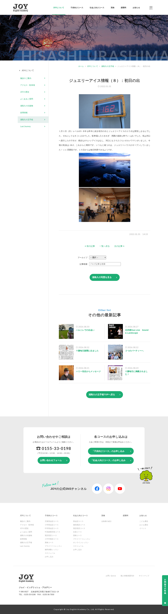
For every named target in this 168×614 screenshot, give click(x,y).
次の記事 (119, 246)
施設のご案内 (25, 78)
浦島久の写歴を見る (102, 277)
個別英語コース (79, 525)
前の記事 (90, 246)
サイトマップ (144, 576)
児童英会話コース (52, 521)
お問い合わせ (111, 576)
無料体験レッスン (52, 550)
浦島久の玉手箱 (107, 66)
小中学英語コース (52, 539)
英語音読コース (51, 535)
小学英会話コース (52, 525)
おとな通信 (143, 525)
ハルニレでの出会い (85, 330)
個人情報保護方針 (127, 576)
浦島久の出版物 (26, 106)
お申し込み (49, 557)
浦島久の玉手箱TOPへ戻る (102, 394)
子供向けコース (77, 8)
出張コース (77, 532)
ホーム (81, 66)
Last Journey (25, 126)
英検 (112, 8)
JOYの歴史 (24, 92)
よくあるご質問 (26, 99)
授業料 (123, 8)
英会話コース (78, 521)
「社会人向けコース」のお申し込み (108, 460)
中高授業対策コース (52, 532)
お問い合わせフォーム (51, 460)
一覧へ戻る (104, 246)
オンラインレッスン (81, 542)
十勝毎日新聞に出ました (87, 351)
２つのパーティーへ (134, 351)
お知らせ (136, 8)
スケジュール (50, 553)
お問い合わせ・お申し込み (165, 585)
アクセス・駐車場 (27, 85)
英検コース (49, 542)
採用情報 (24, 113)
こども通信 (143, 521)
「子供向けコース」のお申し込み (108, 451)
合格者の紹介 (106, 521)
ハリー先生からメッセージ (88, 371)
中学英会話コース (52, 528)
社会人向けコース (97, 8)
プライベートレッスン (53, 546)
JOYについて (58, 8)
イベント (142, 528)
